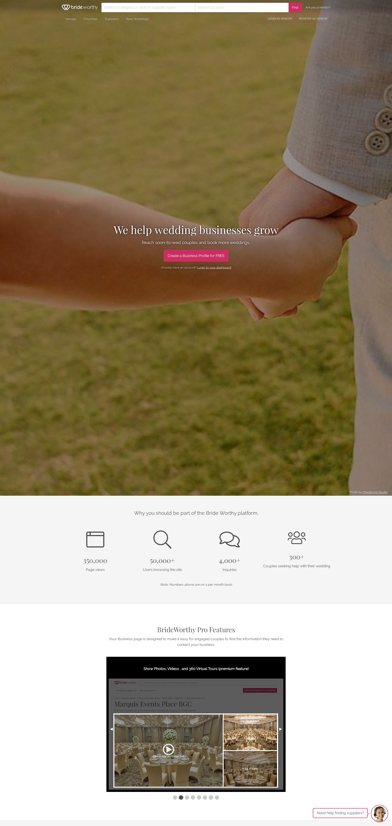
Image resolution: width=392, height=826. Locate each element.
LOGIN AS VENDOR (280, 18)
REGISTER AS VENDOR (313, 18)
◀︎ (113, 729)
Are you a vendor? (318, 7)
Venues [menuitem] (70, 19)
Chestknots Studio (375, 492)
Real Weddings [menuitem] (137, 19)
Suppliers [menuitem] (112, 19)
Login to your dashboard (214, 267)
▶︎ (282, 729)
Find (295, 7)
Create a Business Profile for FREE (196, 256)
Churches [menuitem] (90, 19)
